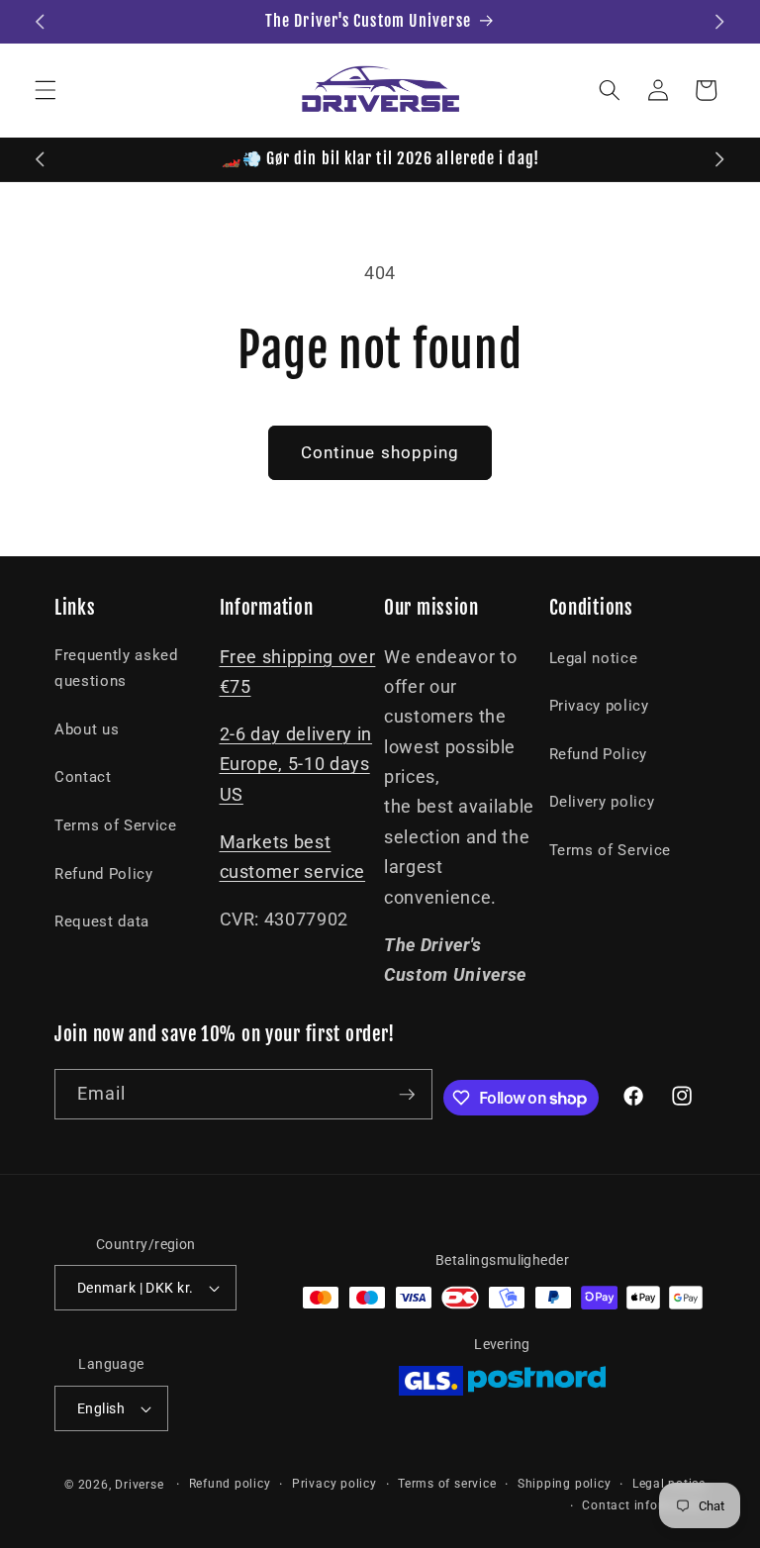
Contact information (644, 1505)
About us (86, 729)
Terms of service (447, 1484)
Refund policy (230, 1484)
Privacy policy (599, 706)
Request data (101, 921)
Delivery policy (602, 802)
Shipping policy (565, 1484)
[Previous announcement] (40, 22)
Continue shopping (380, 452)
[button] (45, 90)
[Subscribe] (406, 1094)
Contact (83, 777)
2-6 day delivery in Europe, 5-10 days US (296, 765)
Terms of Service (115, 825)
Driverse (139, 1485)
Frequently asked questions (116, 668)
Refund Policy (103, 874)
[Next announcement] (719, 22)
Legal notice (593, 658)
